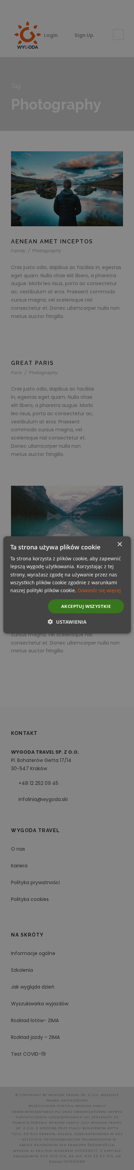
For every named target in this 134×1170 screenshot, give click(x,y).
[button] (67, 622)
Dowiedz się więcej (99, 590)
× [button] (119, 544)
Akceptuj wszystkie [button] (86, 606)
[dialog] (67, 585)
